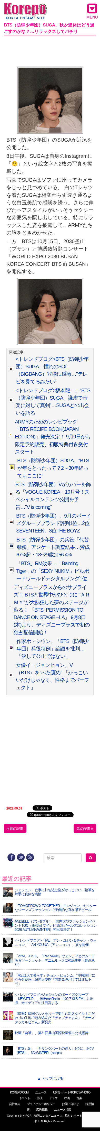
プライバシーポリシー (41, 1104)
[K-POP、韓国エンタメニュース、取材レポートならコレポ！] (25, 7)
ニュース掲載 (62, 1109)
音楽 (79, 1098)
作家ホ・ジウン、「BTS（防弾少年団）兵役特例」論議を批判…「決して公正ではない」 (52, 648)
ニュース (40, 1092)
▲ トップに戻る (50, 1078)
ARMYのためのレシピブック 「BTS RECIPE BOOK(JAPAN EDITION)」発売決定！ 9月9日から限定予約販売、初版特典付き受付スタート (53, 437)
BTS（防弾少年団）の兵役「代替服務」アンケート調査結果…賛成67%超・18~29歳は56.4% (52, 547)
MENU (92, 17)
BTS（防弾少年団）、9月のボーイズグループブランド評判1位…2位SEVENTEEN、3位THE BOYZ (53, 523)
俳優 (39, 1098)
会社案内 (14, 1104)
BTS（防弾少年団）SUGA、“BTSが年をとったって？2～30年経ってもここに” (53, 468)
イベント (24, 1098)
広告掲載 (41, 1109)
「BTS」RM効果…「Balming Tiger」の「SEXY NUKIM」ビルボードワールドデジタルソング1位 (52, 570)
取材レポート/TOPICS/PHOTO (71, 1092)
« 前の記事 (15, 828)
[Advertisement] (50, 50)
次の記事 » (85, 828)
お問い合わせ (70, 1104)
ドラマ (53, 1098)
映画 (67, 1098)
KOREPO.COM (19, 1092)
